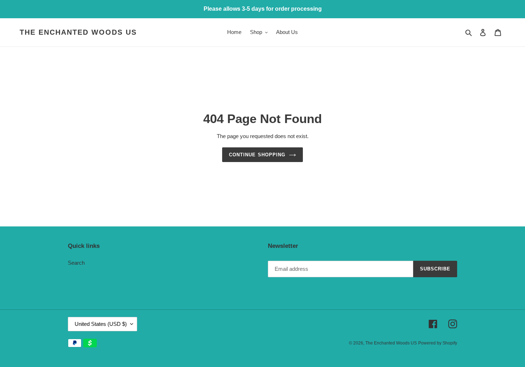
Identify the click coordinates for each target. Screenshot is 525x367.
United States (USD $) (101, 324)
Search (76, 263)
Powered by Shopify (437, 343)
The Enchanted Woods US (78, 32)
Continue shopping (257, 154)
